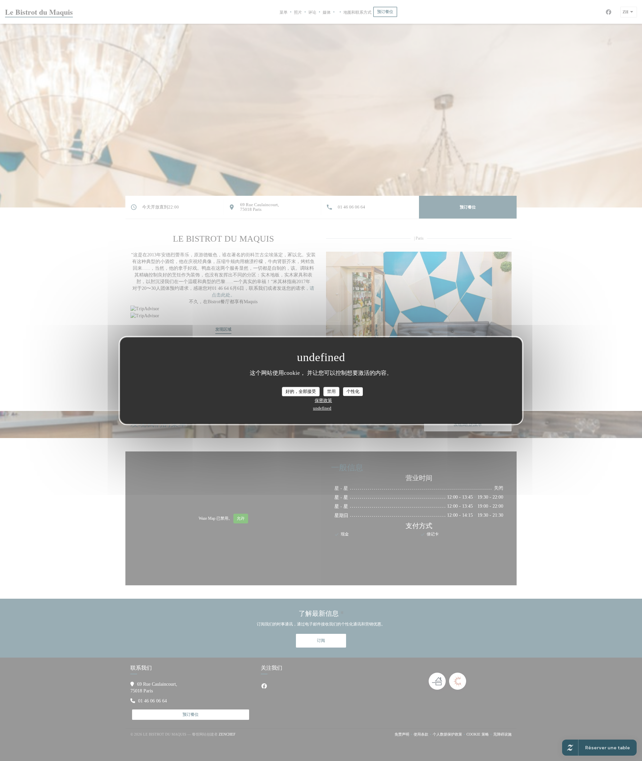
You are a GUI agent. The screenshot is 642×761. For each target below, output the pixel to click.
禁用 (331, 391)
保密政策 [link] (323, 400)
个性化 (352, 391)
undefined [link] (322, 408)
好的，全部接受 (301, 391)
